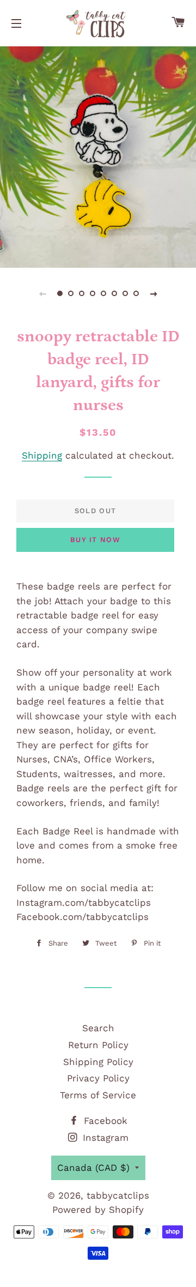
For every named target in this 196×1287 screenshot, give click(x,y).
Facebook (104, 1120)
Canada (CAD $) (93, 1167)
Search (98, 1028)
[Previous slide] (42, 293)
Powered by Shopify (98, 1209)
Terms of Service (98, 1095)
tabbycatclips (118, 1195)
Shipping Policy (98, 1061)
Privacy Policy (98, 1078)
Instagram (103, 1137)
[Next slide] (154, 293)
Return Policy (98, 1044)
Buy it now (95, 540)
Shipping (42, 455)
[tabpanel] (98, 156)
